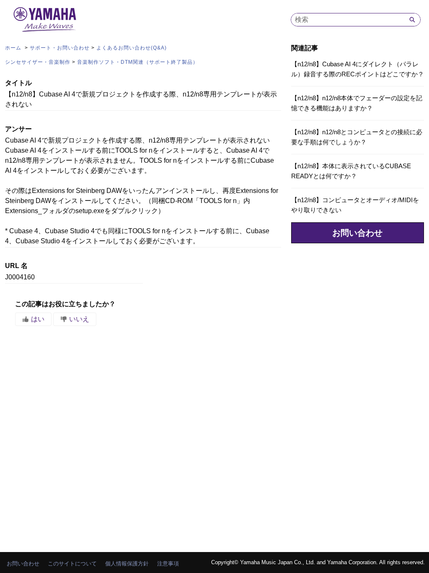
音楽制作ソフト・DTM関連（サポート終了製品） (137, 62)
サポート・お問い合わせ (60, 48)
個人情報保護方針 (127, 563)
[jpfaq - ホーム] (44, 19)
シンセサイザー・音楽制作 (37, 62)
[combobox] (347, 19)
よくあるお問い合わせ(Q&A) (131, 48)
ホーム (14, 48)
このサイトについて (72, 563)
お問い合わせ (357, 232)
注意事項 (168, 563)
